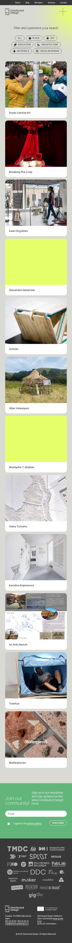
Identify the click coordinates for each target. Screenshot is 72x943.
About (17, 2)
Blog (27, 2)
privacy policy (35, 823)
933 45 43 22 (23, 921)
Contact (63, 2)
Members (39, 2)
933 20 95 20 (10, 921)
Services (51, 2)
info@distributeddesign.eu (17, 924)
